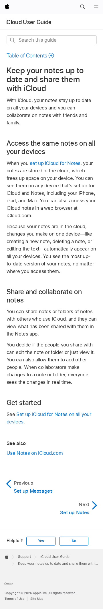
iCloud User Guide (28, 22)
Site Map (36, 599)
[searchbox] (52, 39)
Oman (8, 584)
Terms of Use (14, 599)
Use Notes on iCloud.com (35, 453)
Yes (41, 541)
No (74, 541)
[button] (82, 7)
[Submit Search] (13, 40)
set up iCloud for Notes (55, 163)
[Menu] (96, 7)
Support (24, 557)
